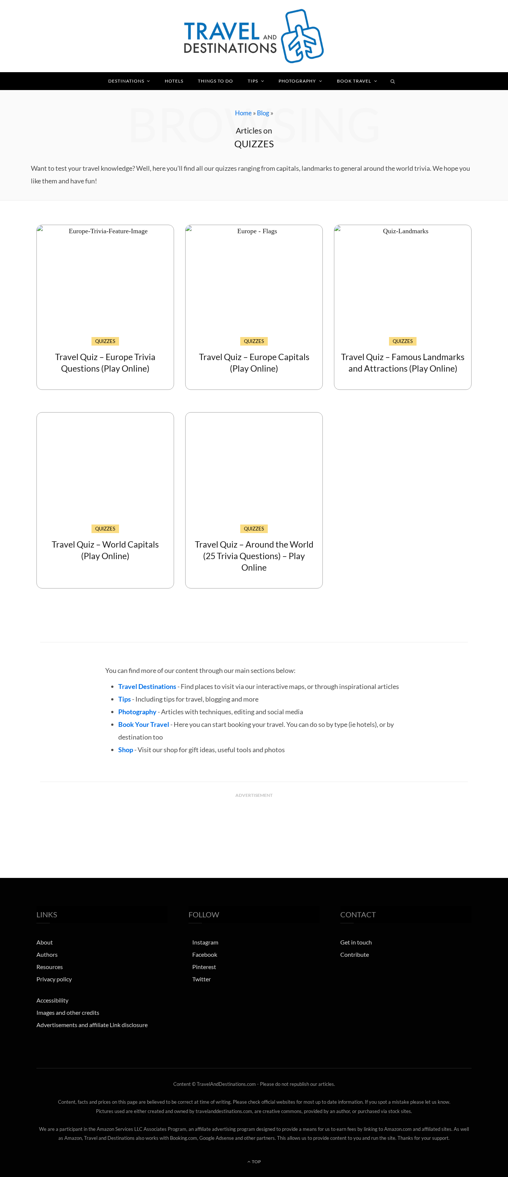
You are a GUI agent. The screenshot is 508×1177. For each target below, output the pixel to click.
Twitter (201, 978)
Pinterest (204, 966)
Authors (47, 954)
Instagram (205, 942)
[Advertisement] (254, 820)
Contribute (354, 954)
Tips (253, 81)
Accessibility (52, 1000)
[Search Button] (393, 81)
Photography (297, 81)
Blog (263, 113)
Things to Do (215, 81)
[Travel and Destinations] (254, 36)
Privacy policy (54, 978)
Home (243, 113)
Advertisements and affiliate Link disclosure (92, 1024)
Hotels (174, 81)
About (44, 942)
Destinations (126, 81)
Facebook (204, 954)
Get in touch (356, 942)
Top (256, 1161)
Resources (49, 966)
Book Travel (354, 81)
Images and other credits (67, 1012)
